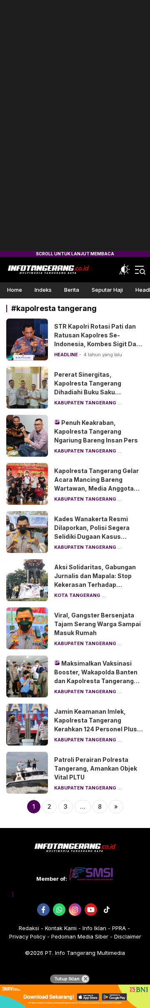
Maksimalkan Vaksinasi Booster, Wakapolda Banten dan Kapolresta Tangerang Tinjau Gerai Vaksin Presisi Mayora (96, 681)
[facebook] (43, 909)
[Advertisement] (75, 125)
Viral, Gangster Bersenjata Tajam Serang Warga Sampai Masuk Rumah (97, 624)
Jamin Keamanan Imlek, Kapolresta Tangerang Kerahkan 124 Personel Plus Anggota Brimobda (95, 724)
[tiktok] (106, 909)
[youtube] (91, 909)
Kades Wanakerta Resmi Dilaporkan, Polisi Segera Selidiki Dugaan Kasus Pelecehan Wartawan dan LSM (92, 536)
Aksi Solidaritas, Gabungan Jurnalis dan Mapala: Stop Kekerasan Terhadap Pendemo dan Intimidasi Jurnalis (95, 584)
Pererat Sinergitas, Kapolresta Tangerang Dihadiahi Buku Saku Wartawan (87, 387)
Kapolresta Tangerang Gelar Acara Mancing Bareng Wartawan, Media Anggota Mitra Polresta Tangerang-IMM (96, 488)
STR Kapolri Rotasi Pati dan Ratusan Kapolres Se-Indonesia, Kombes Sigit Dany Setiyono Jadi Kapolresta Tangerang (98, 344)
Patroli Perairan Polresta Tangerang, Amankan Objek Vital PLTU (95, 768)
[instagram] (75, 909)
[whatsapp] (59, 909)
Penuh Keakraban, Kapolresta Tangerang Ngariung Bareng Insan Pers (96, 431)
